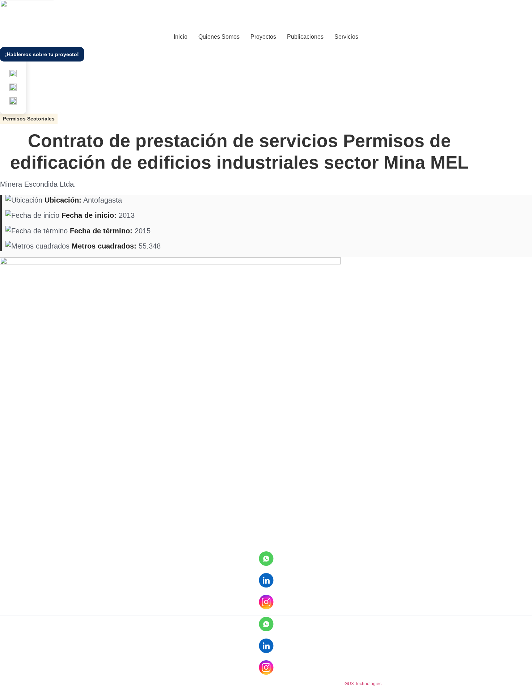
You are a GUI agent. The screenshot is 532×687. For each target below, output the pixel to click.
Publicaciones (305, 37)
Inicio (180, 37)
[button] (29, 119)
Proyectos (263, 37)
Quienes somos (219, 37)
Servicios (346, 37)
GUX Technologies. (364, 683)
